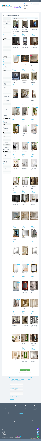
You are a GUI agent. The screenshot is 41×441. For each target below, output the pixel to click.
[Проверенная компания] (2, 404)
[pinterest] (38, 7)
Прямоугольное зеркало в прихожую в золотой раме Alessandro (14, 186)
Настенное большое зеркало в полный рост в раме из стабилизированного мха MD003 (25, 343)
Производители (3, 433)
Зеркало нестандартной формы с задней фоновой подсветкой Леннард (25, 64)
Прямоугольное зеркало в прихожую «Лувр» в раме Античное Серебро (25, 117)
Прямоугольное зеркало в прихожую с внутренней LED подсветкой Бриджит (33, 204)
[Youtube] (37, 6)
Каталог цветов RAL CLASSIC (5, 420)
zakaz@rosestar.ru (25, 6)
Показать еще (25, 370)
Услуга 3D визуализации (17, 7)
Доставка (3, 422)
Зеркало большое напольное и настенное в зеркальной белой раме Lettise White (34, 117)
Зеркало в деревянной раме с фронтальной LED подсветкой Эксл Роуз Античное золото (15, 29)
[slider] (3, 22)
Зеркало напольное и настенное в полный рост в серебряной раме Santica (15, 308)
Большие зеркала (13, 420)
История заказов (22, 421)
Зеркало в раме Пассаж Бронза (15, 98)
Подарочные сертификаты (4, 434)
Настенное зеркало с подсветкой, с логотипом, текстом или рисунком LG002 (15, 361)
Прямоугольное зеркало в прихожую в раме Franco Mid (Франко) (15, 117)
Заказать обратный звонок (17, 6)
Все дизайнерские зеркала (14, 422)
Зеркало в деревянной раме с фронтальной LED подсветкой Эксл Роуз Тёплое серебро (15, 239)
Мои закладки (22, 422)
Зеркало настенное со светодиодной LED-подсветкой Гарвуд (24, 308)
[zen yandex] (34, 413)
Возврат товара (3, 430)
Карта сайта (3, 432)
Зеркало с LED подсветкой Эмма (25, 325)
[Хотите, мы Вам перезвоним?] (38, 434)
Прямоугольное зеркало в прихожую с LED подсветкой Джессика (33, 186)
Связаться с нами (4, 429)
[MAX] (38, 429)
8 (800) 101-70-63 (25, 5)
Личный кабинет (22, 420)
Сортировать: (13, 18)
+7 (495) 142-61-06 (25, 4)
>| (30, 372)
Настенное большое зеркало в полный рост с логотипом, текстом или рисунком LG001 (34, 343)
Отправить (12, 399)
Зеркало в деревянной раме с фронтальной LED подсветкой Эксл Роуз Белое (25, 29)
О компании (3, 421)
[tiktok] (35, 413)
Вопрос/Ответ (3, 431)
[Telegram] (36, 6)
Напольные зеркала (14, 421)
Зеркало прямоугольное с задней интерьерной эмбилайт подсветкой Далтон (34, 64)
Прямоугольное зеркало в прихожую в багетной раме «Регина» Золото (33, 99)
